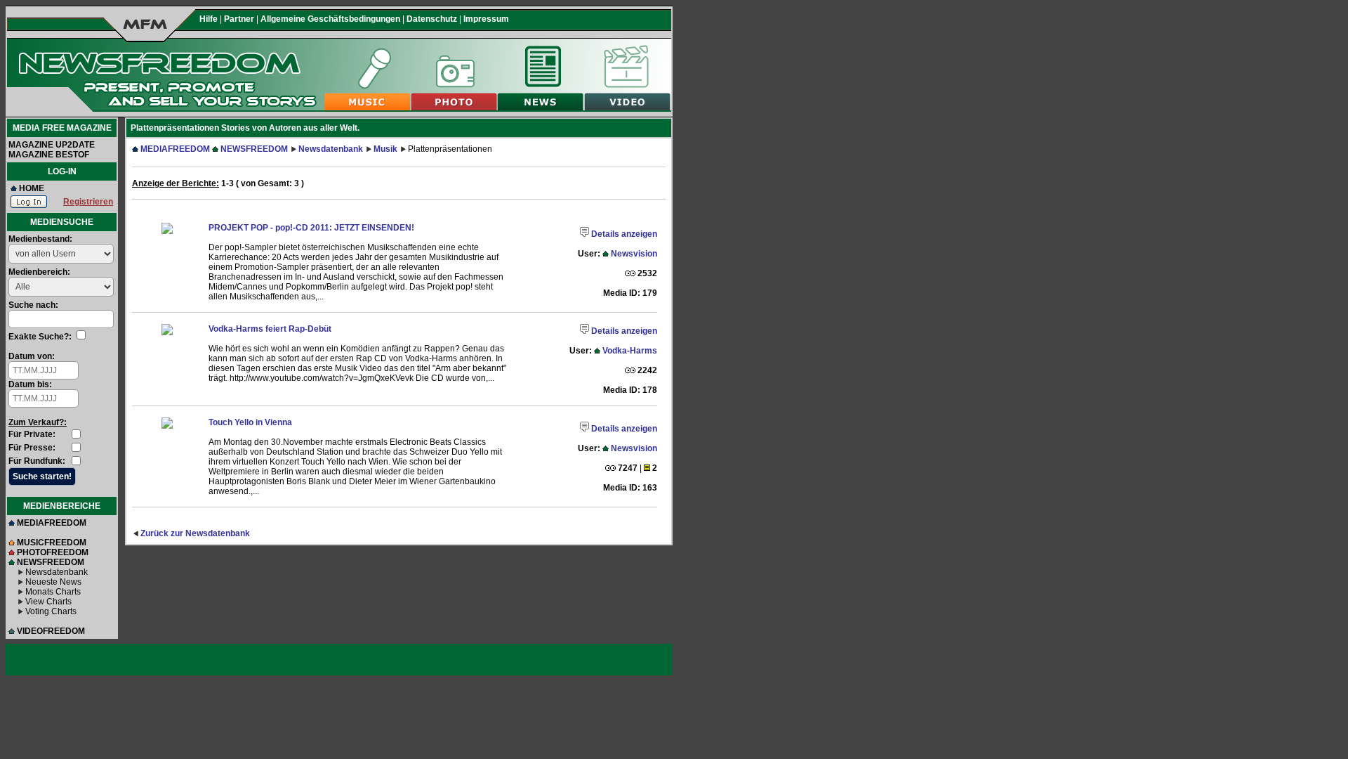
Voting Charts (51, 611)
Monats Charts (53, 592)
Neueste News (53, 582)
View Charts (48, 601)
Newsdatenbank (56, 572)
